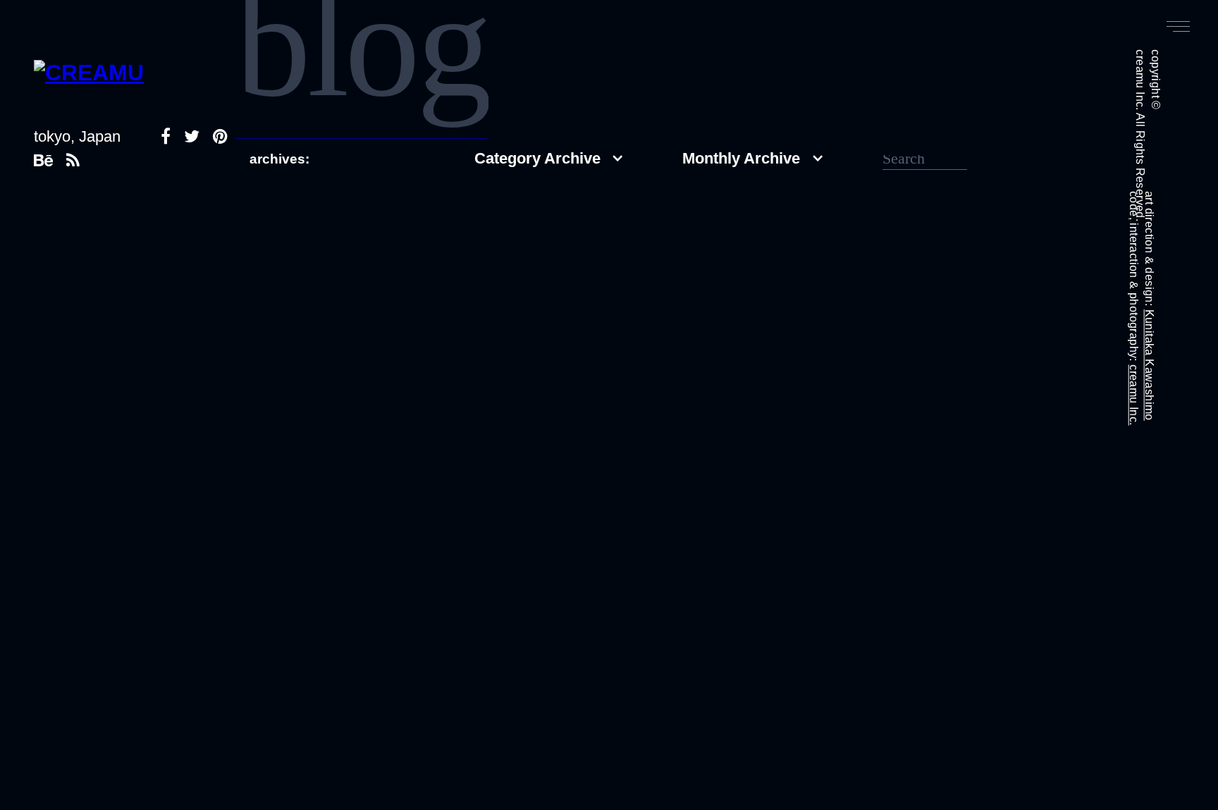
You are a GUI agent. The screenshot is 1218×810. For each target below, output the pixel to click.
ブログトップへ (315, 310)
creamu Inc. (1134, 394)
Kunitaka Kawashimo (1149, 365)
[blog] (361, 134)
